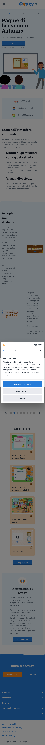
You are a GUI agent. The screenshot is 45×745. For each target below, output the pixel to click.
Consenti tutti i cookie (22, 384)
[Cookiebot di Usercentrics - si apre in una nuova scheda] (32, 344)
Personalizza (21, 391)
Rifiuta (22, 398)
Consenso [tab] (6, 351)
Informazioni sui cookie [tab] (33, 351)
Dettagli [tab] (17, 351)
